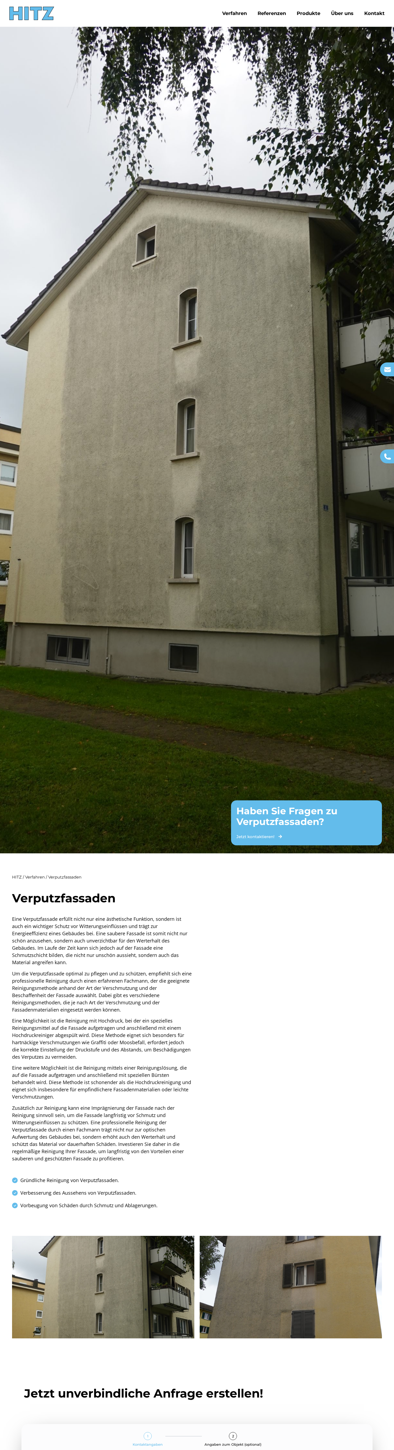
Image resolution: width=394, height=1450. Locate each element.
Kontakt (374, 13)
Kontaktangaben (148, 1444)
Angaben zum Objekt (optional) (233, 1444)
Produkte (308, 13)
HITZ (17, 877)
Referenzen (272, 13)
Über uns (342, 13)
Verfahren (234, 13)
